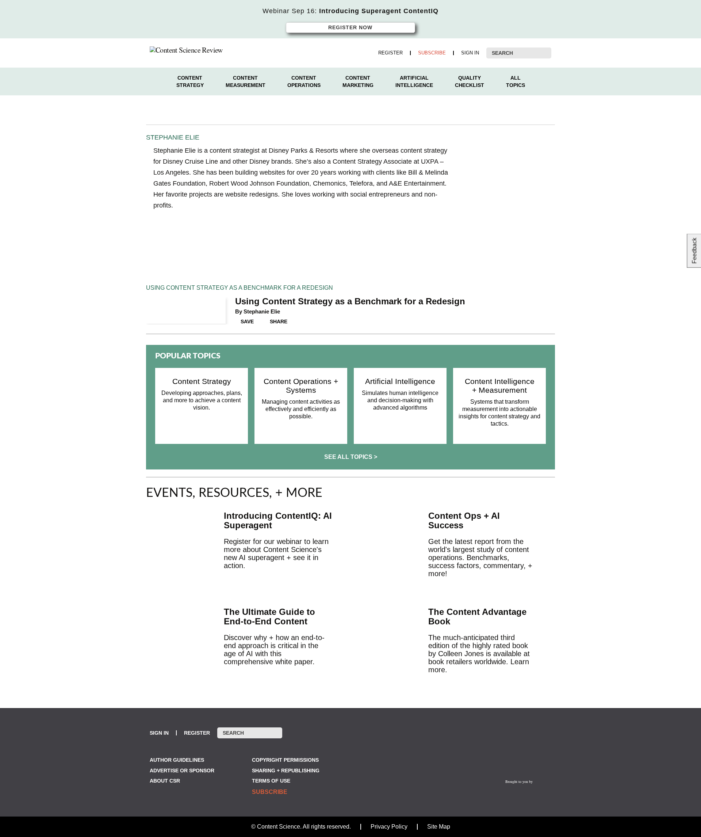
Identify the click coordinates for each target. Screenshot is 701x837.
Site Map (438, 827)
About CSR (165, 781)
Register (390, 53)
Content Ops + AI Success (464, 520)
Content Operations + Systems (301, 385)
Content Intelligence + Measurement (500, 385)
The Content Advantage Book (477, 616)
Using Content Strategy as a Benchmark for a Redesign (350, 301)
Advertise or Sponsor (182, 770)
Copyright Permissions (285, 760)
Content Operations (304, 81)
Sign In (470, 53)
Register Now (350, 27)
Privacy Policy (389, 827)
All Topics (515, 81)
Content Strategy (190, 81)
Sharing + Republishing (285, 770)
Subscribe (432, 53)
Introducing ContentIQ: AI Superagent (278, 520)
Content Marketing (358, 81)
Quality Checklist (469, 81)
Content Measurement (245, 81)
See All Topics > (350, 457)
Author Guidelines (177, 760)
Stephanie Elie (262, 311)
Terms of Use (271, 781)
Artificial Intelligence (414, 81)
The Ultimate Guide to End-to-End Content (269, 616)
